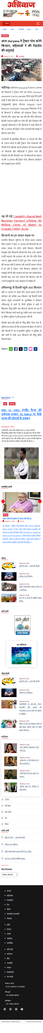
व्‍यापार (12, 29)
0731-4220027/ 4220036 (15, 986)
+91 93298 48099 (12, 995)
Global (29, 29)
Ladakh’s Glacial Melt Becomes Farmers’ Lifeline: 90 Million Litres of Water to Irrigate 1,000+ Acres (21, 222)
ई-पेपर (36, 29)
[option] (5, 30)
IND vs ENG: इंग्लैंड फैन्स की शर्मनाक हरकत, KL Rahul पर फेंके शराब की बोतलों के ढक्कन (21, 414)
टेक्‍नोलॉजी (21, 29)
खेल (5, 404)
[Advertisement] (21, 189)
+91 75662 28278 (12, 1004)
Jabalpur (12, 1002)
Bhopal (12, 993)
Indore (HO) (15, 985)
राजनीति (5, 29)
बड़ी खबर (5, 35)
